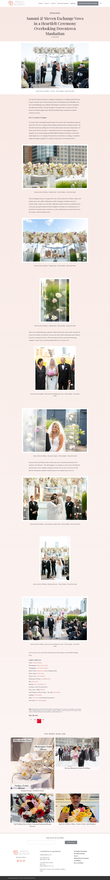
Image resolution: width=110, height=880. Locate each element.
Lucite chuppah (78, 709)
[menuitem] (41, 3)
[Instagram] (21, 861)
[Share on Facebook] (31, 720)
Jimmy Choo (40, 673)
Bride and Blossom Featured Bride (46, 709)
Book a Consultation (78, 863)
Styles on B (35, 681)
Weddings (55, 13)
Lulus (42, 679)
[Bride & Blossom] (20, 853)
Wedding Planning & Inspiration (81, 858)
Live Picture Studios (42, 668)
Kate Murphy (56, 37)
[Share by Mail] (43, 720)
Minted (43, 689)
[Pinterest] (24, 861)
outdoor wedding (65, 710)
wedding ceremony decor (56, 711)
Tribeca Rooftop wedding (38, 711)
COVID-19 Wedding (70, 709)
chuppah (65, 709)
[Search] (100, 3)
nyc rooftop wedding (56, 710)
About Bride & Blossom (79, 853)
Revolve (48, 679)
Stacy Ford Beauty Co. (40, 684)
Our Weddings (77, 860)
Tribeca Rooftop (37, 662)
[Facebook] (18, 861)
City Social (36, 697)
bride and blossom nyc (57, 709)
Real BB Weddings (73, 710)
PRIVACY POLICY (32, 878)
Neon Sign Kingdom (41, 700)
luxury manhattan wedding (35, 710)
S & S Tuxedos (41, 676)
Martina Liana (41, 671)
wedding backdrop (47, 711)
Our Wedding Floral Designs (80, 851)
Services (76, 856)
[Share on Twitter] (35, 720)
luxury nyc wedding (46, 710)
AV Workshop (38, 695)
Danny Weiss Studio (42, 665)
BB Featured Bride (35, 709)
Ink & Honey (56, 692)
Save (40, 719)
